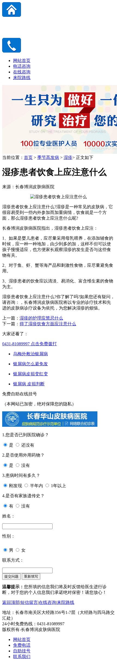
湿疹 (68, 157)
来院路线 (21, 77)
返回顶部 (11, 602)
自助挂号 (21, 651)
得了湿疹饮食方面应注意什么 (48, 323)
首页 (28, 157)
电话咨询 (21, 66)
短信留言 (29, 602)
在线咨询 (21, 72)
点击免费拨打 (29, 343)
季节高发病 (48, 157)
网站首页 (21, 60)
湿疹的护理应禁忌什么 (41, 318)
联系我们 (21, 656)
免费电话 (21, 645)
